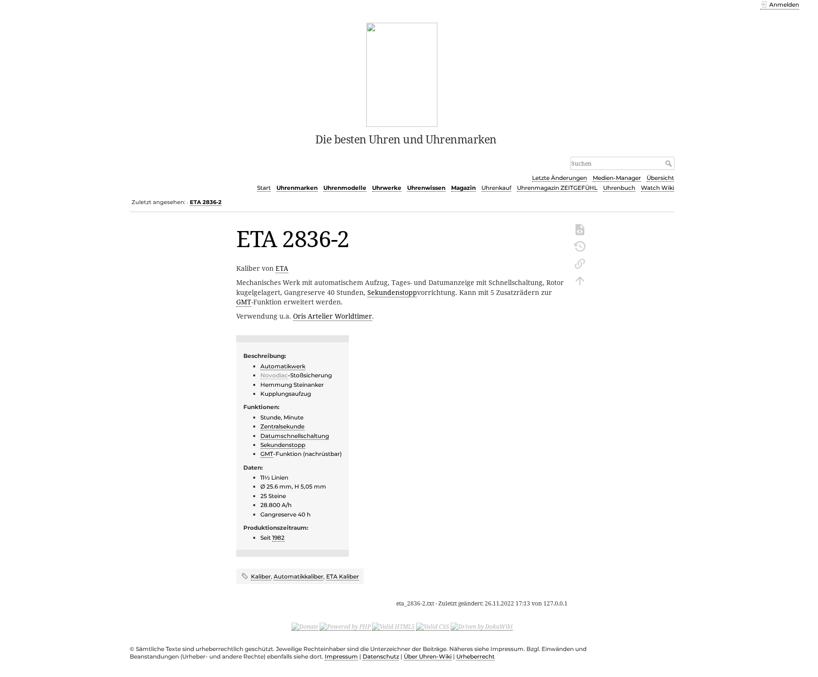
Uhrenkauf (496, 187)
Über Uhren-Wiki (428, 656)
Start (264, 187)
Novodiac (274, 375)
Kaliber (261, 576)
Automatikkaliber (298, 576)
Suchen (669, 163)
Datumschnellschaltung (294, 435)
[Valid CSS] (432, 626)
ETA (282, 268)
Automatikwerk (282, 366)
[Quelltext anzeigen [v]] (580, 228)
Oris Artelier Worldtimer (332, 316)
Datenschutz (381, 656)
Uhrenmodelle (344, 187)
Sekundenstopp (392, 292)
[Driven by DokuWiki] (482, 626)
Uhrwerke (386, 187)
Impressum (341, 656)
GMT (243, 301)
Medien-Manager (617, 177)
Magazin (463, 187)
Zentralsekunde (282, 426)
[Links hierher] (580, 262)
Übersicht (660, 177)
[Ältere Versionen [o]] (580, 245)
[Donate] (305, 626)
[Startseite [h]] (402, 73)
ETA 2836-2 (206, 202)
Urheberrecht (475, 656)
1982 (278, 537)
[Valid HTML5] (393, 626)
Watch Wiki (657, 187)
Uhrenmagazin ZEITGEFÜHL (557, 187)
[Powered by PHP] (345, 626)
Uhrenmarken (297, 187)
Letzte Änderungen (559, 177)
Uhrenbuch (619, 187)
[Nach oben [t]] (580, 279)
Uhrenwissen (426, 187)
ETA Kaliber (342, 576)
